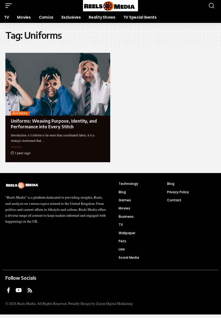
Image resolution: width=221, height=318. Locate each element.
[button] (10, 6)
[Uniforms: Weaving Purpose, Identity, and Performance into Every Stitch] (57, 84)
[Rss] (30, 290)
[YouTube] (18, 290)
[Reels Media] (110, 5)
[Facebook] (8, 290)
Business (20, 113)
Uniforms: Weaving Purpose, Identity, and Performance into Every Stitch (54, 123)
